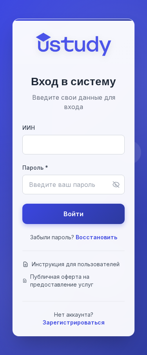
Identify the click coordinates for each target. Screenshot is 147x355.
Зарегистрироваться (74, 322)
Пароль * (35, 167)
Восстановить (96, 237)
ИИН (28, 127)
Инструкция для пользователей (76, 264)
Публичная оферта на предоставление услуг (61, 280)
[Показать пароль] (116, 184)
